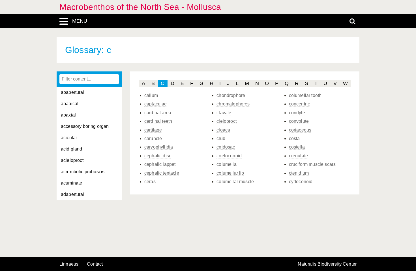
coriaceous (300, 130)
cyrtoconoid (301, 181)
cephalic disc (157, 155)
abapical (69, 103)
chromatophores (233, 103)
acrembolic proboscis (82, 171)
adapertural (72, 194)
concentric (299, 103)
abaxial (68, 115)
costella (297, 147)
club (220, 138)
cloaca (223, 130)
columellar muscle (235, 181)
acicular (69, 137)
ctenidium (299, 173)
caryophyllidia (158, 147)
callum (151, 95)
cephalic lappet (159, 164)
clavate (223, 112)
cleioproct (226, 121)
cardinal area (157, 112)
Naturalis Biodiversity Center (327, 264)
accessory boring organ (85, 126)
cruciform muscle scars (312, 164)
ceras (150, 181)
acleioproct (72, 160)
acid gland (71, 149)
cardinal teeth (158, 121)
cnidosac (225, 147)
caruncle (153, 138)
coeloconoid (229, 155)
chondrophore (230, 95)
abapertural (72, 92)
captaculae (155, 103)
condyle (297, 112)
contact (95, 264)
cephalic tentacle (161, 173)
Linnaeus (68, 264)
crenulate (298, 155)
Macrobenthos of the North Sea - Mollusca (140, 7)
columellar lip (230, 173)
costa (294, 138)
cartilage (153, 130)
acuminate (71, 183)
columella (226, 164)
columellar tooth (305, 95)
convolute (299, 121)
